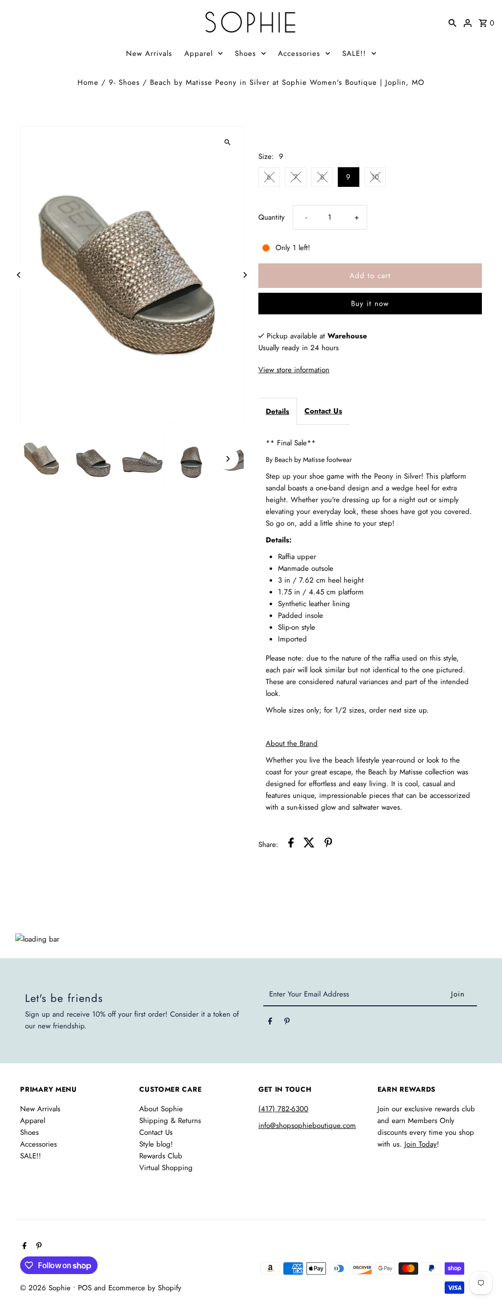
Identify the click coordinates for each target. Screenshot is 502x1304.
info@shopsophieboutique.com (307, 1125)
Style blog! (156, 1144)
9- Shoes (124, 82)
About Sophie (161, 1108)
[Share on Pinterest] (328, 844)
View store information (293, 369)
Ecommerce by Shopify (144, 1287)
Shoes (245, 53)
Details (277, 411)
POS (85, 1287)
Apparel (198, 53)
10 (375, 177)
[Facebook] (270, 1023)
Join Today (420, 1144)
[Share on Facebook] (291, 844)
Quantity (271, 217)
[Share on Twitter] (309, 844)
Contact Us (323, 411)
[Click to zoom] (228, 142)
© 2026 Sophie (46, 1287)
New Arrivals (149, 53)
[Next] (245, 275)
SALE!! (354, 53)
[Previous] (19, 275)
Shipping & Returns (170, 1120)
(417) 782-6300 (283, 1108)
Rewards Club (160, 1156)
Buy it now (370, 303)
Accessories (299, 53)
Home (88, 82)
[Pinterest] (287, 1023)
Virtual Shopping (166, 1167)
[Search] (452, 22)
